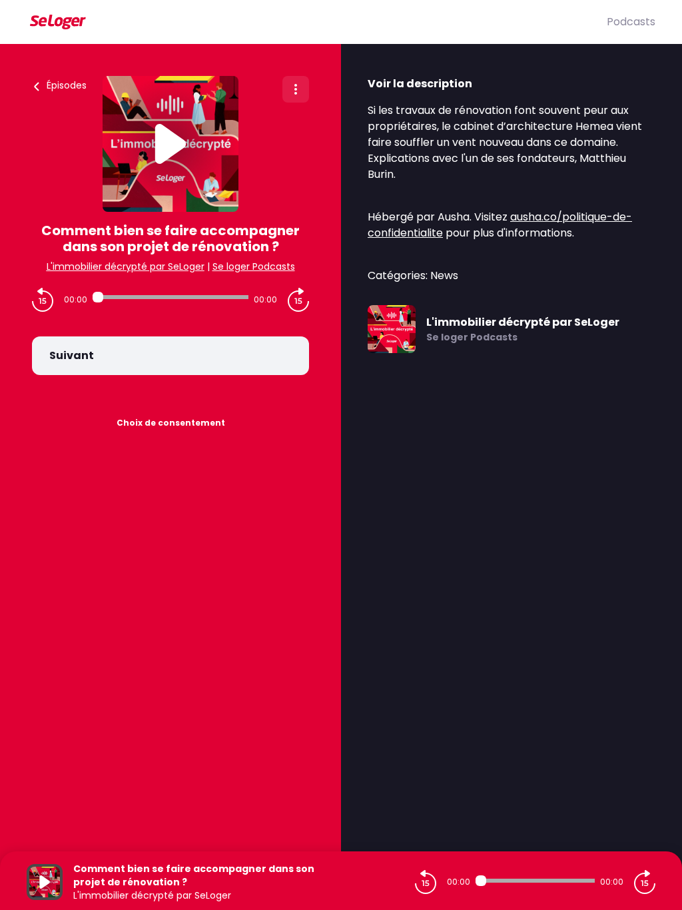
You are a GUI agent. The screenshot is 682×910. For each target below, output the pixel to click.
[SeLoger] (317, 22)
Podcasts (631, 21)
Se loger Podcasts (253, 266)
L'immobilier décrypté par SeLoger (125, 266)
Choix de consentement (171, 422)
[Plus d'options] (295, 89)
